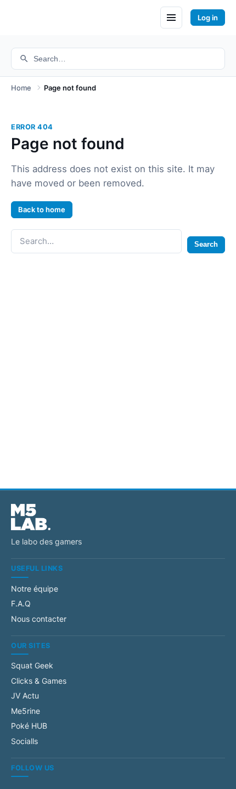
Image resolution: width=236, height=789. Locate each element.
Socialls (24, 741)
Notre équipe (34, 588)
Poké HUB (29, 725)
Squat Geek (32, 665)
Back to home (41, 209)
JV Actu (25, 695)
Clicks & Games (38, 680)
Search (206, 244)
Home (21, 87)
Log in (208, 17)
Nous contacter (38, 618)
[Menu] (171, 18)
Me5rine (25, 711)
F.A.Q (21, 603)
